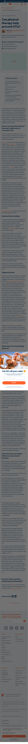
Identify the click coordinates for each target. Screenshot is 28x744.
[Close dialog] (26, 352)
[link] (14, 360)
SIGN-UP (14, 383)
